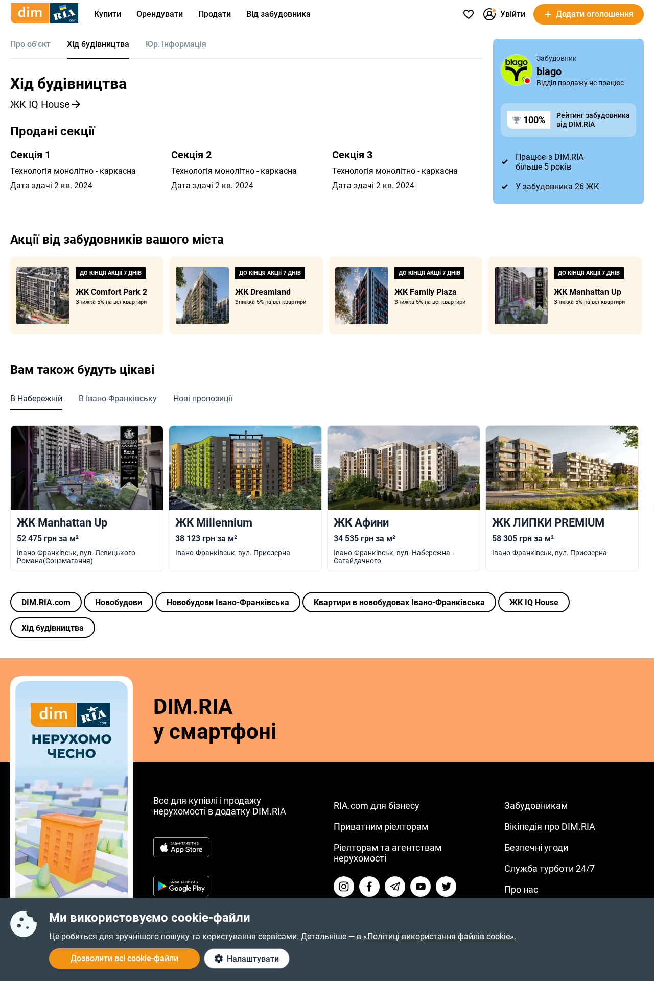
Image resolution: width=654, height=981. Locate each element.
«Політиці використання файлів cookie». (439, 936)
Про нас (521, 889)
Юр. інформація (176, 44)
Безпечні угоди (536, 847)
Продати (214, 14)
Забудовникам (536, 805)
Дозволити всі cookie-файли (124, 958)
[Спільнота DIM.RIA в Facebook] (369, 886)
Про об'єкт (30, 44)
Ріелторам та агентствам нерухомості (387, 853)
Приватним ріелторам (381, 826)
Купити (107, 14)
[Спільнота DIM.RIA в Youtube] (420, 886)
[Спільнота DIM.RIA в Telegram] (395, 886)
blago (549, 71)
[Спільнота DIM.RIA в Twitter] (446, 886)
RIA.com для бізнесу (376, 805)
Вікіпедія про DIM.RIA (549, 826)
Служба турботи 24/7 (549, 868)
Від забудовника (278, 14)
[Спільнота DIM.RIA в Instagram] (344, 886)
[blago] (516, 70)
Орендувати (159, 14)
